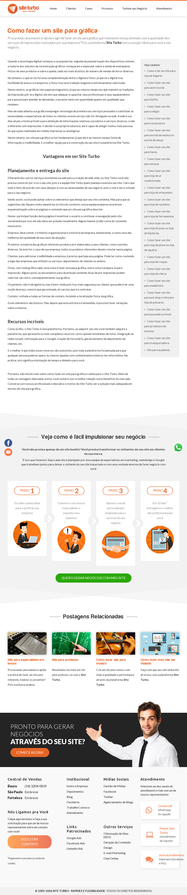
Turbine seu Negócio (134, 8)
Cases (88, 8)
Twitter (108, 796)
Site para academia (158, 350)
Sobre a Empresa (77, 786)
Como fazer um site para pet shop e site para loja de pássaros (159, 297)
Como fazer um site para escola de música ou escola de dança (159, 135)
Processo (107, 8)
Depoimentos (75, 791)
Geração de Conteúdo (117, 842)
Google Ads (74, 838)
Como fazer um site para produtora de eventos (157, 326)
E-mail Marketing (115, 853)
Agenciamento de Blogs (118, 802)
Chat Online (111, 858)
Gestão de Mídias (115, 786)
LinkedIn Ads (75, 848)
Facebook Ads (76, 843)
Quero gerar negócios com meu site (93, 578)
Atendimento (164, 8)
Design (108, 847)
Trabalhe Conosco (78, 807)
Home (53, 8)
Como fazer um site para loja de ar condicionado (157, 175)
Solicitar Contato (29, 841)
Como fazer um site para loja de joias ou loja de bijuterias (158, 228)
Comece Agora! (29, 752)
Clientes (71, 8)
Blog (70, 796)
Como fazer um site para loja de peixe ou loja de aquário (159, 245)
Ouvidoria (73, 802)
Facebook (110, 791)
